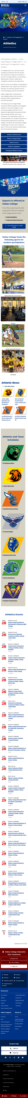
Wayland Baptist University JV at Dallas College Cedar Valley (17, 884)
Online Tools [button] (21, 1)
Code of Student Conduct (6, 1008)
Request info (14, 958)
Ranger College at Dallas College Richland (15, 779)
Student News (19, 1003)
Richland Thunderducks (10, 601)
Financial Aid (18, 997)
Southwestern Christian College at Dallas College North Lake (15, 681)
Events (16, 1016)
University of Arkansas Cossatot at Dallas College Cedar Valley (16, 636)
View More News (9, 386)
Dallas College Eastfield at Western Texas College (16, 874)
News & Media (18, 1026)
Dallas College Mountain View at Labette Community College (17, 801)
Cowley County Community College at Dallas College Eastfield (16, 789)
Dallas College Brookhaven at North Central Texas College (17, 844)
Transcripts (18, 1005)
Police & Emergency (5, 1022)
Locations (20, 980)
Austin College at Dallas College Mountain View (16, 769)
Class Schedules (4, 1005)
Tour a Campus (15, 962)
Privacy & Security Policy (8, 1082)
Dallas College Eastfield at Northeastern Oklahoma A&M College (17, 624)
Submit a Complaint (5, 1029)
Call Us (15, 1048)
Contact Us (3, 1016)
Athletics (3, 997)
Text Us (15, 1053)
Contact (24, 1096)
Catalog (2, 1003)
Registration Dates (20, 1000)
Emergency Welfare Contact (14, 150)
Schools (17, 1029)
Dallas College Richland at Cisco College (16, 864)
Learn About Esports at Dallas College (15, 226)
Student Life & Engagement (14, 37)
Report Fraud (6, 1086)
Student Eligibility (11, 217)
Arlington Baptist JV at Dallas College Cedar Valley (17, 904)
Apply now (14, 966)
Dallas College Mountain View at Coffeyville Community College (17, 728)
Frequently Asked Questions (14, 220)
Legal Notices (6, 1074)
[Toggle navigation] (25, 5)
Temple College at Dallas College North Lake (15, 914)
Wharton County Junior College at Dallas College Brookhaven (15, 693)
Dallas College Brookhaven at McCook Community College (17, 749)
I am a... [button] (3, 1)
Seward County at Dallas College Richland (15, 739)
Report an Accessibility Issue (9, 1070)
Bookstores (3, 1000)
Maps (14, 1096)
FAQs (2, 1019)
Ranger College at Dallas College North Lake (15, 933)
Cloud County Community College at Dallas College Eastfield (16, 647)
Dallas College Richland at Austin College (16, 759)
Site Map (5, 1090)
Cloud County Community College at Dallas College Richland (16, 813)
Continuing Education (20, 995)
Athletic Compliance (14, 146)
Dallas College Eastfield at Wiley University (16, 894)
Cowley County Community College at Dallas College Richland (16, 659)
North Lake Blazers (9, 578)
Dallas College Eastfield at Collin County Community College (16, 716)
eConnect (6, 977)
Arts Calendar (4, 995)
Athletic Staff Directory (14, 134)
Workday (6, 974)
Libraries (18, 977)
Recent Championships (14, 138)
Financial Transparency (8, 1078)
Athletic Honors (14, 142)
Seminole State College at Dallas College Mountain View (17, 834)
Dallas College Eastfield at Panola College (16, 923)
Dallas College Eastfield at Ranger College (16, 854)
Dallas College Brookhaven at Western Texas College (17, 670)
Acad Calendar (8, 980)
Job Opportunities (19, 1023)
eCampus (18, 974)
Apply (5, 1096)
